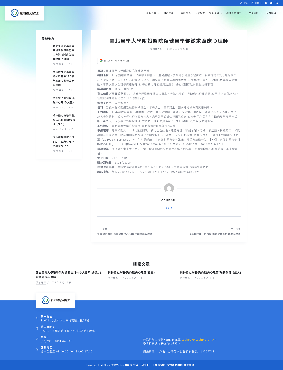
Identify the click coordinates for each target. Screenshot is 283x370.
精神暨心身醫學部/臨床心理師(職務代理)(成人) (64, 120)
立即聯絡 (271, 13)
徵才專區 (157, 48)
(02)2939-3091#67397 (56, 341)
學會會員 (214, 13)
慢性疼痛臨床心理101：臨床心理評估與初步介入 (63, 141)
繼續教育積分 (233, 13)
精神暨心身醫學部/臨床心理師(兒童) (131, 272)
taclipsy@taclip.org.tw (198, 339)
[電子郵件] (271, 3)
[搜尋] (277, 3)
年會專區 (254, 13)
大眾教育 (200, 13)
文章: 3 (169, 208)
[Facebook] (266, 3)
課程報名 (186, 13)
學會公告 (151, 13)
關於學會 (168, 13)
